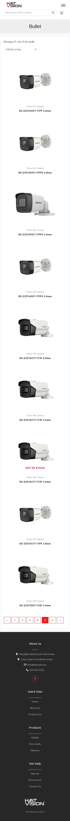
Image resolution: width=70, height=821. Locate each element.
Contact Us (35, 786)
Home (35, 701)
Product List (35, 714)
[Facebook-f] (35, 679)
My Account (35, 779)
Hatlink (35, 737)
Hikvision (35, 750)
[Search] (53, 13)
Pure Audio (35, 743)
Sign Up (35, 773)
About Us (35, 707)
